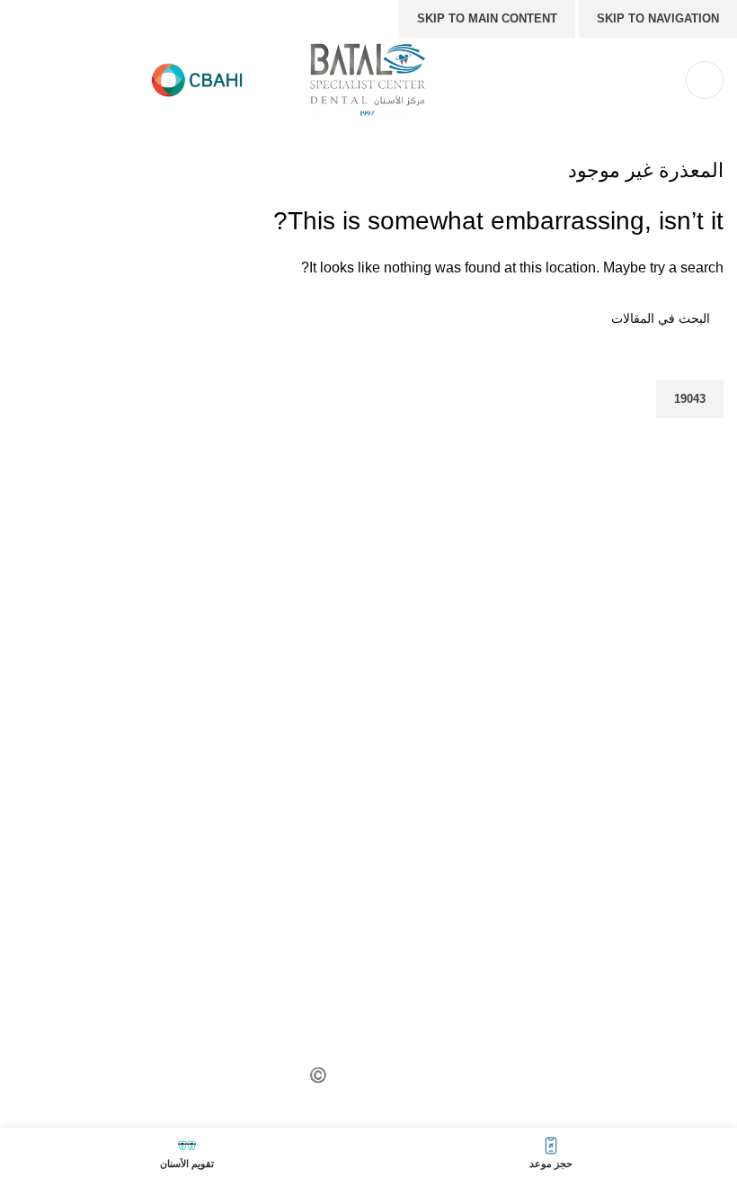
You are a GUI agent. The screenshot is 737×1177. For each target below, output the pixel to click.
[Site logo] (368, 78)
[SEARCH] (34, 358)
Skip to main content (487, 18)
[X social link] (598, 854)
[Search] (660, 80)
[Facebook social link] (643, 854)
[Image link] (553, 781)
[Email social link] (553, 854)
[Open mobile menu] (705, 80)
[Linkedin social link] (508, 854)
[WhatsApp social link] (463, 854)
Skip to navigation (658, 18)
